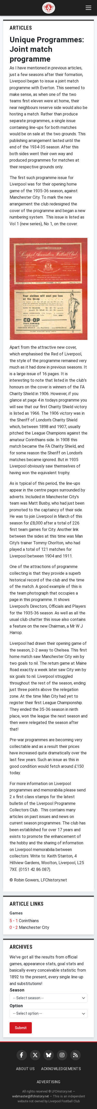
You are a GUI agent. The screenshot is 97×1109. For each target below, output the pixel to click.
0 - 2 (14, 927)
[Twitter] (35, 1055)
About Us (25, 1069)
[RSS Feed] (75, 1055)
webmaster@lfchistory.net (30, 1096)
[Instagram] (62, 1055)
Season (17, 990)
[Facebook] (22, 1055)
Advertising (49, 1082)
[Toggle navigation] (88, 7)
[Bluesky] (48, 1055)
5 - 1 (14, 920)
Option (16, 1005)
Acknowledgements (61, 1069)
